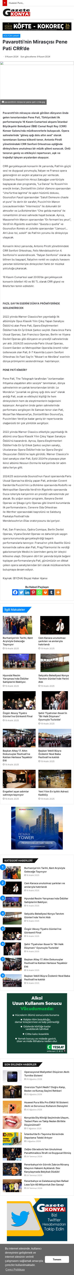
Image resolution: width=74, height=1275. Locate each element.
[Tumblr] (51, 592)
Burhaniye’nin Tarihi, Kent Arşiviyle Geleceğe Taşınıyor (18, 641)
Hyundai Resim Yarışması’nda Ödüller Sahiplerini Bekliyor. (16, 678)
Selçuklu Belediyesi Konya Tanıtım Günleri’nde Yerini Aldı (53, 678)
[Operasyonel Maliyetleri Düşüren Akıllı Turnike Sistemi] (12, 1076)
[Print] (45, 592)
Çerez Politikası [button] (15, 1269)
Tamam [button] (57, 1259)
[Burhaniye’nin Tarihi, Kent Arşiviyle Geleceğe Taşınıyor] (19, 625)
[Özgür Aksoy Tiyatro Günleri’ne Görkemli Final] (19, 700)
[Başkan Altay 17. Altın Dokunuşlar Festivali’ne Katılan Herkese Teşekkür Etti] (19, 738)
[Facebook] (15, 592)
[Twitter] (21, 592)
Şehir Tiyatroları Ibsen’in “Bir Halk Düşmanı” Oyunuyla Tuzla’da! (52, 716)
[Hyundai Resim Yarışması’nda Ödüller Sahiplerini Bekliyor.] (19, 663)
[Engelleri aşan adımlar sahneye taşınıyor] (19, 779)
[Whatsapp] (39, 592)
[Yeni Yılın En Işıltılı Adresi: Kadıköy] (54, 779)
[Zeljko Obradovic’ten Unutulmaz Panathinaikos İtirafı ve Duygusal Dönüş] (12, 1154)
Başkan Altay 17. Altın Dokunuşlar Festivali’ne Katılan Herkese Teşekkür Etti (45, 963)
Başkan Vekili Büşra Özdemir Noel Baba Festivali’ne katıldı (49, 754)
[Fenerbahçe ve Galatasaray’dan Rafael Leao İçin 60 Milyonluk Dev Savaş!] (12, 1185)
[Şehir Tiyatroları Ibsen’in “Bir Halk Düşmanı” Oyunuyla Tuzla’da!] (54, 700)
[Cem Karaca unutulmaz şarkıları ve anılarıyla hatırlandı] (54, 625)
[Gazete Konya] (16, 13)
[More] (58, 592)
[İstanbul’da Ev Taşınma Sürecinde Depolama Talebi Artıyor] (12, 1138)
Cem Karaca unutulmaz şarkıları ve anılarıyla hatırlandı (52, 641)
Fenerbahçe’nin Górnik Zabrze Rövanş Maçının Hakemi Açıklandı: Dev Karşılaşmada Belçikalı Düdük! (46, 1168)
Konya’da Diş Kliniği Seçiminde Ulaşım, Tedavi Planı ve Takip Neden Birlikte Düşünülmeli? (46, 1121)
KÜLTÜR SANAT (11, 35)
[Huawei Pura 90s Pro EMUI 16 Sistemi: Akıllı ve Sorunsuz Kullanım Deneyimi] (12, 1107)
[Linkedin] (27, 592)
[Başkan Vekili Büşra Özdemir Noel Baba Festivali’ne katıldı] (54, 738)
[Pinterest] (33, 592)
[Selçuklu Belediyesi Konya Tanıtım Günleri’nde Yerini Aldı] (54, 663)
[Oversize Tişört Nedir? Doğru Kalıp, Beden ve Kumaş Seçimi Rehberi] (12, 1091)
